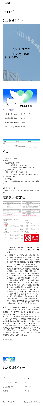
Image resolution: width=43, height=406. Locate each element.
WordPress (36, 402)
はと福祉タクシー (10, 3)
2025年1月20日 (7, 340)
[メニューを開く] (39, 3)
